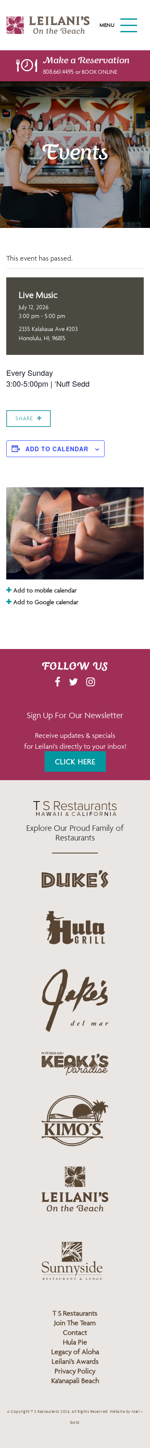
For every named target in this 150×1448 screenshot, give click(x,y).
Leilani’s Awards (75, 1361)
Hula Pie (75, 1342)
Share (24, 418)
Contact (75, 1332)
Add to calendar (56, 449)
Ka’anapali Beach (75, 1380)
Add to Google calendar (45, 602)
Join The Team (75, 1323)
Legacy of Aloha (75, 1351)
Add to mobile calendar (44, 590)
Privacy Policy (75, 1371)
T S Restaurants (75, 1313)
